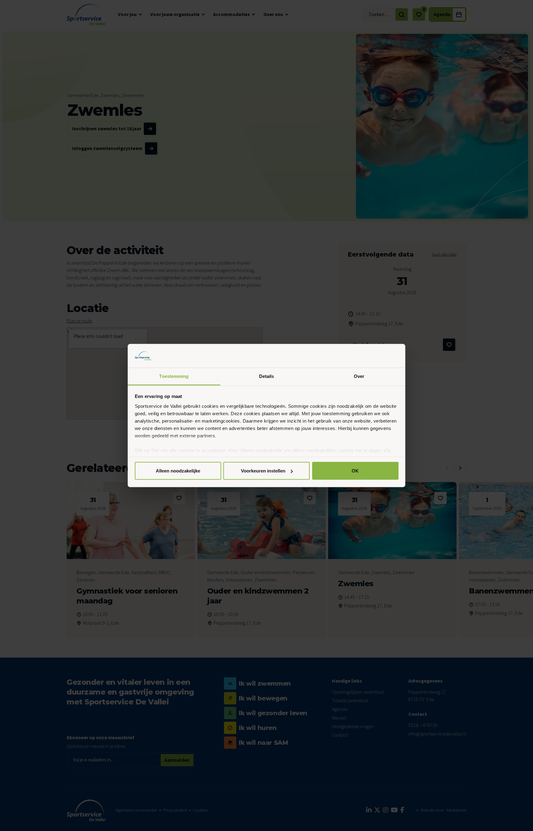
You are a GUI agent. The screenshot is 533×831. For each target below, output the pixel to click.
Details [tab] (266, 376)
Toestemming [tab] (173, 376)
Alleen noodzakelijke (178, 470)
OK (355, 470)
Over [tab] (359, 376)
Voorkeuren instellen (263, 470)
